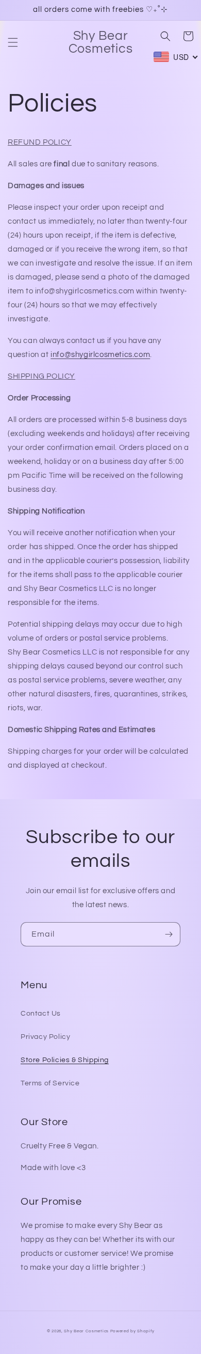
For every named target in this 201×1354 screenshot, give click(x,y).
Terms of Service (50, 1083)
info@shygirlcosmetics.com (100, 355)
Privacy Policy (45, 1036)
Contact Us (41, 1013)
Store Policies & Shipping (65, 1060)
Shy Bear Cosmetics (86, 1331)
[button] (13, 42)
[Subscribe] (168, 934)
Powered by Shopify (132, 1331)
